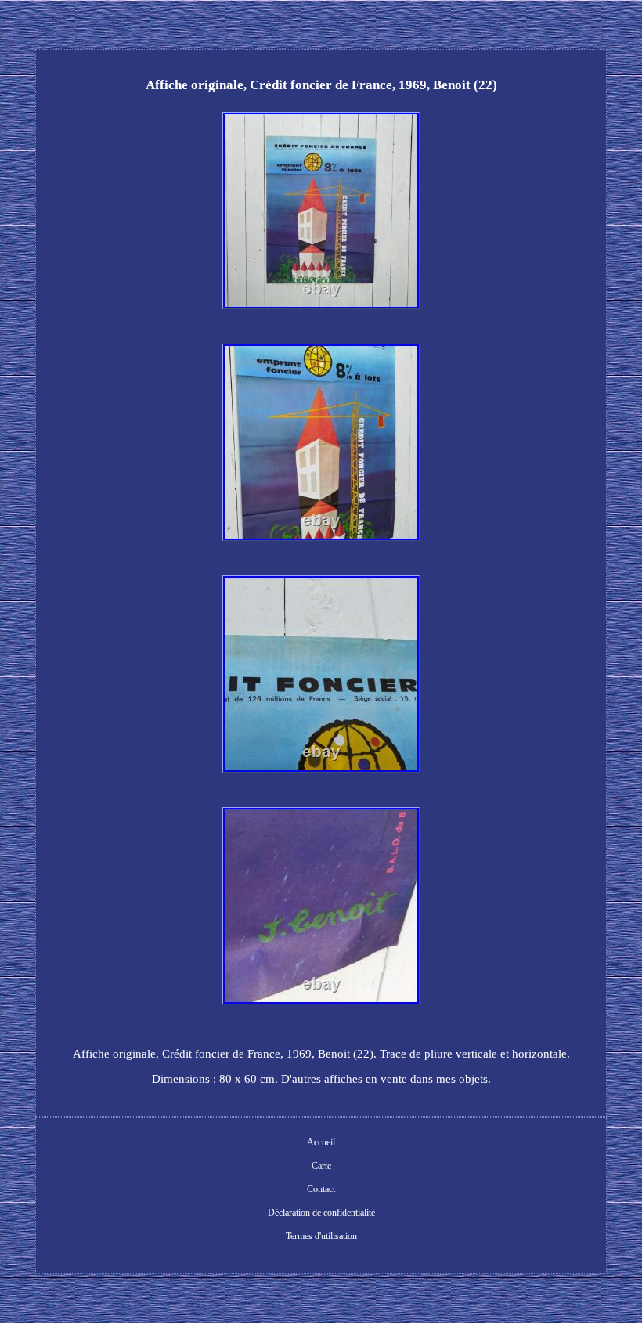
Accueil (321, 1142)
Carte (321, 1165)
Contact (321, 1189)
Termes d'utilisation (321, 1236)
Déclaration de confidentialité (321, 1212)
